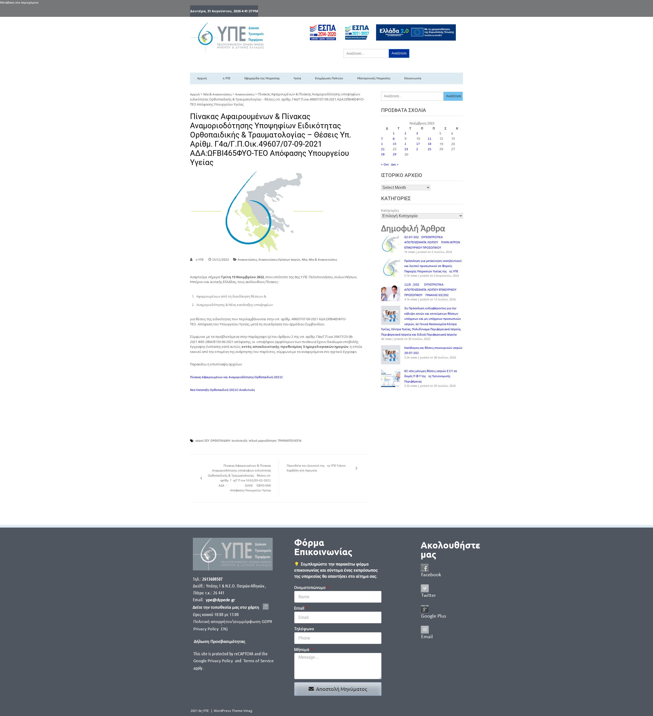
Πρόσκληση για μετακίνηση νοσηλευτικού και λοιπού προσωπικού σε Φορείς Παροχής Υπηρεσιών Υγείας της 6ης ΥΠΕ (433, 266)
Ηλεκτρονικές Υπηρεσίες (373, 78)
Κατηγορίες (390, 210)
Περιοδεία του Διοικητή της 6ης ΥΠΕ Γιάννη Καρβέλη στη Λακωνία (316, 468)
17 (418, 144)
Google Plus (433, 616)
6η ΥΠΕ (225, 78)
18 (429, 144)
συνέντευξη (239, 440)
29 (394, 154)
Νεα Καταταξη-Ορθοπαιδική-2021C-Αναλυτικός (222, 390)
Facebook (431, 575)
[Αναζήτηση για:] (366, 53)
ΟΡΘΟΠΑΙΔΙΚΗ (220, 440)
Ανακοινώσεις (244, 94)
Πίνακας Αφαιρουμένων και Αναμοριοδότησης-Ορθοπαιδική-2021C (236, 377)
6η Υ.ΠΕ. (199, 259)
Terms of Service (258, 661)
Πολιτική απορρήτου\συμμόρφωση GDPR (232, 621)
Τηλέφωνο (304, 628)
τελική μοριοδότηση (263, 440)
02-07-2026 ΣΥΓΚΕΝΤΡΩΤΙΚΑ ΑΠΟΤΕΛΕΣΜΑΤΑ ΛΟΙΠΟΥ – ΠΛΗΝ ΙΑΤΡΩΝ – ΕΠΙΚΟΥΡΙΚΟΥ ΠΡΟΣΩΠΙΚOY (433, 242)
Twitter (428, 595)
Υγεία (297, 78)
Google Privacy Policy (213, 661)
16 (406, 144)
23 (406, 149)
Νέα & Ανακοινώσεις (217, 94)
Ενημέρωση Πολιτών (329, 78)
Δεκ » (394, 164)
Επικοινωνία (412, 78)
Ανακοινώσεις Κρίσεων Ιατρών (279, 259)
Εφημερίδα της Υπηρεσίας (262, 78)
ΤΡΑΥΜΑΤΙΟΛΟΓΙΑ (290, 440)
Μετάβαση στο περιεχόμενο (19, 2)
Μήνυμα (302, 649)
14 (383, 144)
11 (429, 138)
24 (418, 149)
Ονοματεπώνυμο (310, 587)
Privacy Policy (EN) (210, 629)
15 (394, 144)
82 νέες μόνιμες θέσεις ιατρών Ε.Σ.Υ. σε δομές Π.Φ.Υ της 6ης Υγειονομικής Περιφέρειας (430, 376)
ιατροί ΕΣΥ (202, 440)
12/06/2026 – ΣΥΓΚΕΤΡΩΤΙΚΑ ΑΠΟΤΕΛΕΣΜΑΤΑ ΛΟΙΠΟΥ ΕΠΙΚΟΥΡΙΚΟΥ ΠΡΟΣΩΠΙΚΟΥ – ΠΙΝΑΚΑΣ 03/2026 (430, 290)
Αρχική (202, 78)
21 (383, 149)
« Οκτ (385, 164)
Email (299, 608)
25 (429, 149)
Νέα (304, 259)
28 (383, 154)
